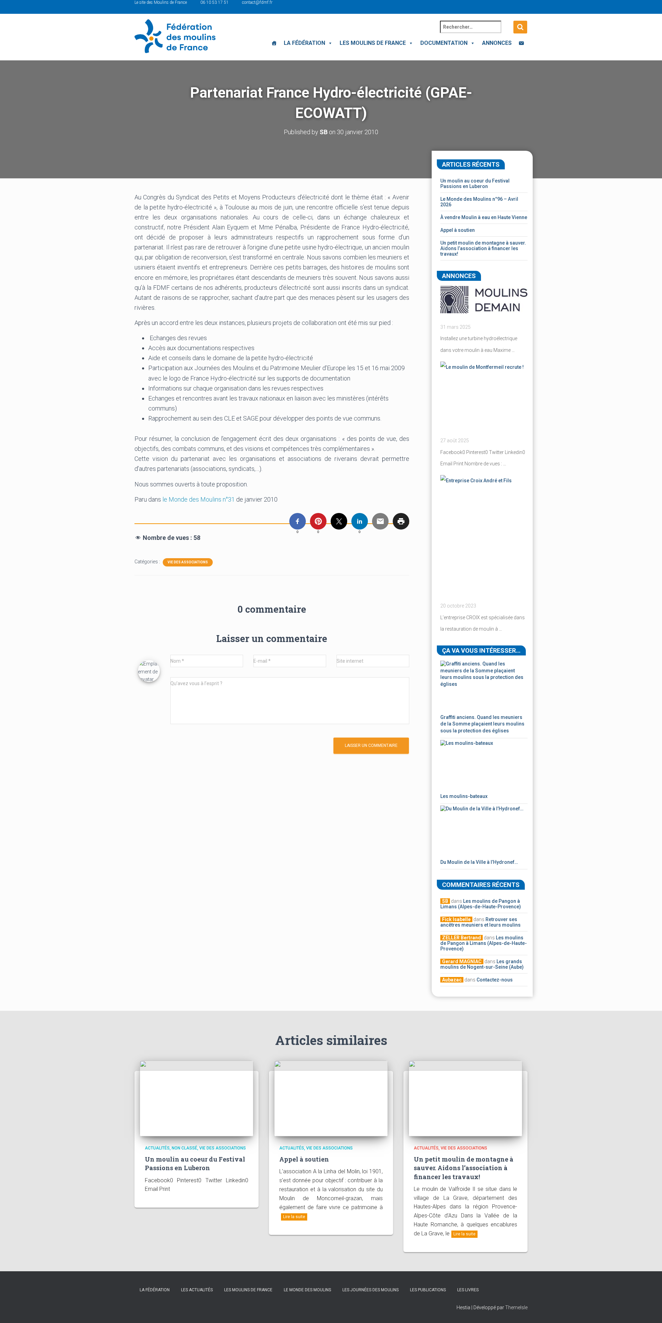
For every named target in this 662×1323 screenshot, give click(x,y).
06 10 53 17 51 (214, 2)
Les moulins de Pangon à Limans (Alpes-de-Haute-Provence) (480, 903)
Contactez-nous (495, 980)
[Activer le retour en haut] (648, 1309)
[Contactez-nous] (521, 43)
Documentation (444, 43)
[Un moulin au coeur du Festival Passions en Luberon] (196, 1097)
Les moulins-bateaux (464, 796)
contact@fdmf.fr (257, 2)
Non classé (184, 1148)
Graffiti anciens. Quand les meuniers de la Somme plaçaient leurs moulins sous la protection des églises (482, 723)
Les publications (428, 1289)
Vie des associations (188, 562)
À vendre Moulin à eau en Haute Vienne (483, 217)
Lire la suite (294, 1216)
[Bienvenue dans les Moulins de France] (274, 43)
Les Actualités (197, 1289)
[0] (297, 521)
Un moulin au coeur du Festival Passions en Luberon (475, 183)
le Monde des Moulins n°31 (198, 499)
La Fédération (304, 43)
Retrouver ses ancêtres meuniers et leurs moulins (480, 922)
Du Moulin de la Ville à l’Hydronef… (479, 862)
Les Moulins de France (373, 43)
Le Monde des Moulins (307, 1289)
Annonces (497, 43)
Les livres (468, 1289)
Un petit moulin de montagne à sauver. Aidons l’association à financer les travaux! (483, 248)
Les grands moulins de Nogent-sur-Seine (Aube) (482, 964)
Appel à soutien (457, 230)
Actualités (157, 1148)
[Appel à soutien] (331, 1097)
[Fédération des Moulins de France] (175, 36)
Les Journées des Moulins (370, 1289)
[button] (329, 43)
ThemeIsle (516, 1307)
